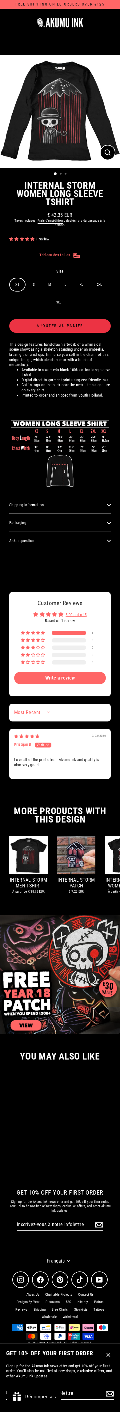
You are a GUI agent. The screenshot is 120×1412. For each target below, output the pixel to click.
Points (98, 1302)
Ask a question (21, 540)
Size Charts (60, 1310)
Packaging (17, 522)
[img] (27, 736)
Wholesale (49, 1317)
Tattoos (99, 1310)
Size (59, 271)
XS (17, 285)
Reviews (21, 1310)
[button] (22, 239)
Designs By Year (28, 1302)
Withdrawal (70, 1317)
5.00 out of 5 (76, 614)
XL (81, 285)
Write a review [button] (60, 678)
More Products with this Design (60, 815)
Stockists (81, 1310)
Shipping (40, 1310)
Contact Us (86, 1295)
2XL (99, 285)
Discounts (53, 1302)
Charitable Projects (58, 1295)
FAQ (68, 1302)
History (83, 1302)
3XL (59, 302)
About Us (32, 1295)
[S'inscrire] (109, 1394)
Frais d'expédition (50, 221)
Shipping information (26, 505)
